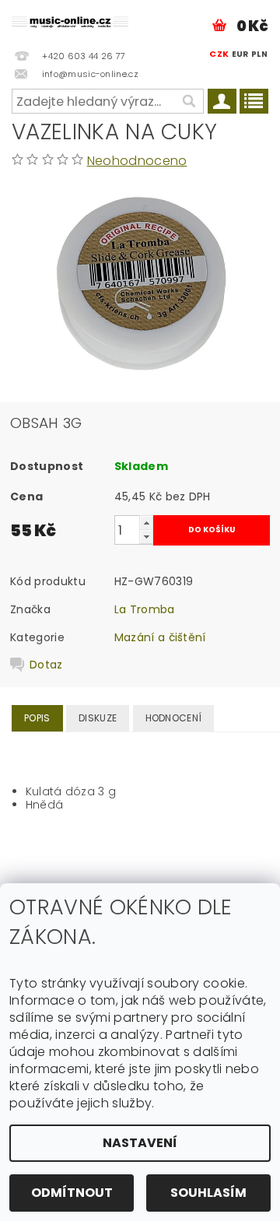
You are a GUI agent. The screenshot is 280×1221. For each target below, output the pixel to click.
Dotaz (46, 665)
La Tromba (144, 609)
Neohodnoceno (137, 161)
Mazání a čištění (160, 637)
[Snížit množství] (146, 536)
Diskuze (98, 718)
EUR (240, 54)
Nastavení (140, 1143)
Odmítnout (72, 1193)
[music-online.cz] (70, 20)
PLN (259, 54)
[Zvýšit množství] (146, 522)
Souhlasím (208, 1193)
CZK (219, 53)
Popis (37, 718)
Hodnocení (173, 718)
